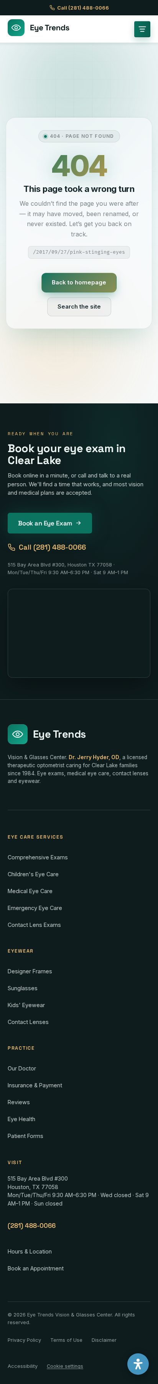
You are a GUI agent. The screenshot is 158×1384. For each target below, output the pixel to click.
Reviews (19, 1102)
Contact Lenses (28, 1022)
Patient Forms (25, 1136)
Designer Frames (30, 971)
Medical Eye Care (30, 891)
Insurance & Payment (35, 1085)
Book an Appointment (36, 1268)
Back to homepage (79, 282)
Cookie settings (65, 1366)
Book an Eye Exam (45, 523)
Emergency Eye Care (35, 908)
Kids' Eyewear (26, 1005)
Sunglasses (23, 988)
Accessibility (23, 1366)
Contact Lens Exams (34, 925)
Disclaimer (104, 1340)
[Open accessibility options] (138, 1364)
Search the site (79, 306)
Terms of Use (66, 1340)
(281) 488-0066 (32, 1225)
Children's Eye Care (33, 874)
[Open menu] (142, 29)
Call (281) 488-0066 (83, 8)
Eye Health (21, 1119)
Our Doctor (22, 1068)
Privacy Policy (24, 1340)
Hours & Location (30, 1251)
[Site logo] (38, 29)
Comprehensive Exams (38, 857)
